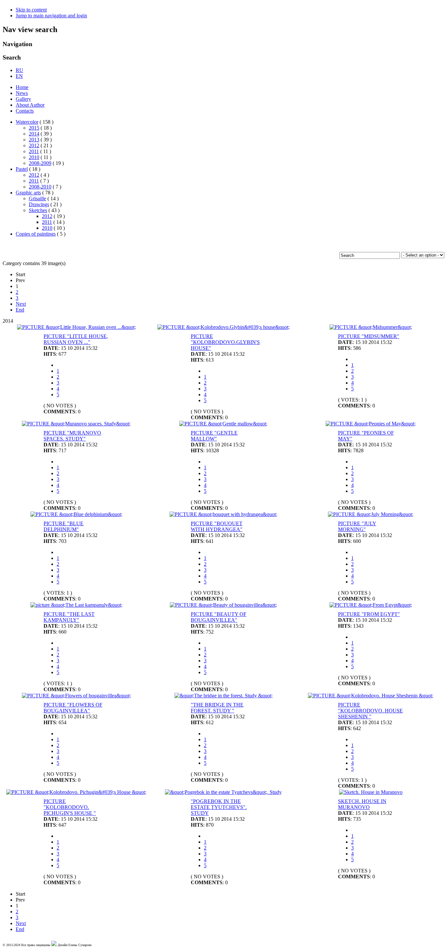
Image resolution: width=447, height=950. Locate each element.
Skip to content (31, 9)
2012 (34, 145)
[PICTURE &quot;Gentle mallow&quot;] (223, 423)
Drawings (39, 204)
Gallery (23, 99)
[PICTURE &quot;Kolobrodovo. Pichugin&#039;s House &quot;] (76, 792)
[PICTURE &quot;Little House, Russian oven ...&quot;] (76, 327)
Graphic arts (28, 192)
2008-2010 (40, 186)
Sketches (38, 210)
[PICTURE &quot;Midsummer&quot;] (371, 327)
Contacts (25, 111)
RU (19, 70)
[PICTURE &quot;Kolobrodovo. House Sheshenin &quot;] (370, 695)
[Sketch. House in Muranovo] (370, 792)
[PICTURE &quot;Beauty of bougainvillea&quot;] (223, 605)
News (22, 93)
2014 (34, 133)
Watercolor (27, 122)
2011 (34, 151)
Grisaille (37, 198)
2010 (34, 157)
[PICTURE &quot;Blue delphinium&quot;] (76, 514)
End (20, 310)
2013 (34, 139)
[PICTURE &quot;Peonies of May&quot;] (371, 423)
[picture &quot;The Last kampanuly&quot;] (76, 605)
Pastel (22, 169)
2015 (34, 128)
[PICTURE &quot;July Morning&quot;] (370, 514)
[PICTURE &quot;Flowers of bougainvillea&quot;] (76, 695)
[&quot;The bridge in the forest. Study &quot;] (223, 695)
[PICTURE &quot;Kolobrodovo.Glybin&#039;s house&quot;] (223, 327)
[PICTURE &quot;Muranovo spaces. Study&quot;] (76, 423)
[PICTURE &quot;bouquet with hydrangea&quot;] (223, 514)
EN (19, 76)
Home (22, 87)
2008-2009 (40, 163)
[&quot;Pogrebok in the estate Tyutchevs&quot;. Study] (223, 792)
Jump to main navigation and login (51, 15)
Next (21, 304)
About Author (30, 105)
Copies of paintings (36, 234)
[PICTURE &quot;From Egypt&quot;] (371, 605)
